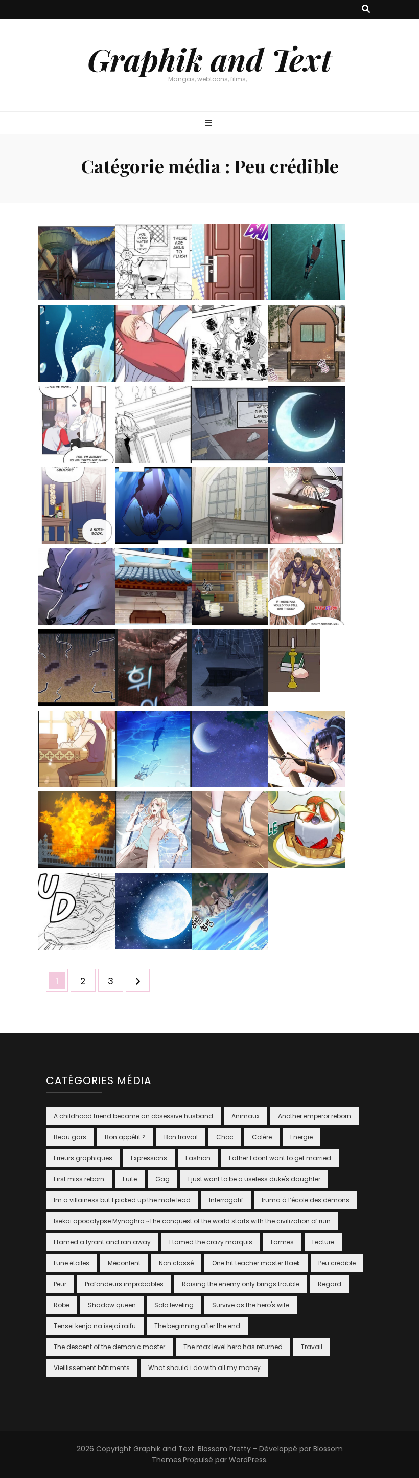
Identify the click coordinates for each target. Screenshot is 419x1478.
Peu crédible (337, 1263)
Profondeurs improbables (124, 1284)
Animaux (245, 1116)
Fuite (130, 1179)
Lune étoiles (71, 1263)
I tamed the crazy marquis (210, 1242)
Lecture (323, 1242)
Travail (311, 1346)
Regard (329, 1284)
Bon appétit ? (125, 1137)
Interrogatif (226, 1200)
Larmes (282, 1242)
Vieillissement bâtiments (92, 1367)
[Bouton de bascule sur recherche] (366, 9)
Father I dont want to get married (280, 1158)
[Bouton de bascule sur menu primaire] (210, 123)
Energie (301, 1137)
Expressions (149, 1158)
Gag (162, 1179)
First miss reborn (79, 1179)
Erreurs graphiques (83, 1158)
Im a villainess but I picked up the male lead (122, 1200)
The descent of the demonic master (109, 1346)
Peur (60, 1284)
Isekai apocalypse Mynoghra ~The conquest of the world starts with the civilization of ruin (192, 1221)
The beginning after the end (197, 1325)
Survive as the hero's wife (250, 1304)
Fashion (198, 1158)
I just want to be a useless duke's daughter (254, 1179)
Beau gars (70, 1137)
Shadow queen (112, 1304)
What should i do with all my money (204, 1367)
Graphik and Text (209, 58)
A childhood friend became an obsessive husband (133, 1116)
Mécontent (124, 1263)
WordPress (247, 1459)
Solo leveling (174, 1304)
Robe (61, 1304)
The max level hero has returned (233, 1346)
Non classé (176, 1263)
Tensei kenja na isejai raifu (95, 1325)
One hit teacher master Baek (256, 1263)
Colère (262, 1137)
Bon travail (181, 1137)
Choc (225, 1137)
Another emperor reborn (314, 1116)
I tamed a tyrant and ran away (102, 1242)
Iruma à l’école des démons (306, 1200)
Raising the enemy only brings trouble (240, 1284)
